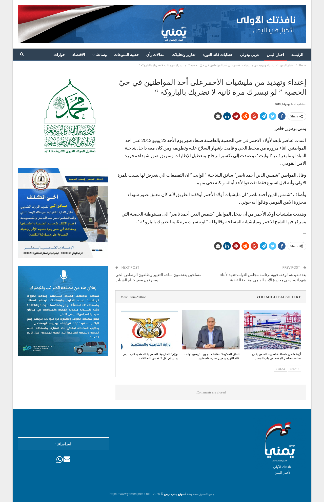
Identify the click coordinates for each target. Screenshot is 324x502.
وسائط (101, 55)
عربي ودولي (249, 55)
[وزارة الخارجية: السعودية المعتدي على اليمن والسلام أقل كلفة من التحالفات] (149, 330)
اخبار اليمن (275, 55)
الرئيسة (297, 55)
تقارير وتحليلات (183, 55)
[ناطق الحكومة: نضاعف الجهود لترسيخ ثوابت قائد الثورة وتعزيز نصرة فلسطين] (210, 330)
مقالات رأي (155, 55)
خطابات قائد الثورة (218, 55)
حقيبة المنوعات (126, 55)
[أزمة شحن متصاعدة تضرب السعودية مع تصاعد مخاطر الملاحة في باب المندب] (272, 330)
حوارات (59, 55)
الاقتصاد (78, 55)
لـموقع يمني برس (175, 494)
